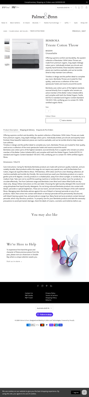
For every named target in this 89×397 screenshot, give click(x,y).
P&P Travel (29, 298)
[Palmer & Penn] (44, 15)
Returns (48, 300)
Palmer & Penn (24, 320)
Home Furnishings (51, 23)
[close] (87, 2)
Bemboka (52, 40)
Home (5, 31)
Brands (35, 23)
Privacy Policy (50, 293)
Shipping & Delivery (27, 130)
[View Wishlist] (81, 7)
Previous (76, 31)
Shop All (84, 23)
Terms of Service (52, 295)
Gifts (67, 23)
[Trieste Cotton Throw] (27, 54)
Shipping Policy (51, 298)
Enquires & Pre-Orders (44, 130)
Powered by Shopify (67, 320)
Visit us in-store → (14, 261)
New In (4, 23)
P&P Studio (29, 295)
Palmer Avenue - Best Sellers (18, 31)
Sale (76, 23)
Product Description (10, 130)
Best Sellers (15, 23)
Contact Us (29, 293)
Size (47, 107)
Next (84, 31)
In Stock (26, 23)
